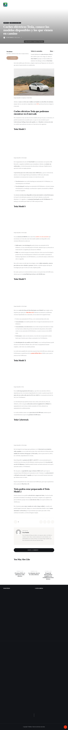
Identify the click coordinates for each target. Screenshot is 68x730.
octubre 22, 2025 (48, 571)
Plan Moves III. (30, 312)
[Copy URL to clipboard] (52, 521)
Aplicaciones (38, 629)
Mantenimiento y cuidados (41, 615)
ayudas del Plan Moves (36, 353)
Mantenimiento (39, 600)
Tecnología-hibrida (39, 618)
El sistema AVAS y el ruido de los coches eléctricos (20, 574)
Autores (5, 597)
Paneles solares (39, 624)
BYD (38, 104)
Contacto (5, 591)
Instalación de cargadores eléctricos (10, 600)
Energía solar (37, 621)
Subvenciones (38, 603)
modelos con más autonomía (42, 236)
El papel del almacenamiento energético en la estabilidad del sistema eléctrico (48, 576)
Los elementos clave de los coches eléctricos (34, 573)
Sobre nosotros (6, 594)
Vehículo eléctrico (15, 22)
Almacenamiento (39, 627)
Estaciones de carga (40, 597)
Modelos (6, 22)
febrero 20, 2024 (20, 571)
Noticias (36, 635)
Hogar (36, 632)
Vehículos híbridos (39, 609)
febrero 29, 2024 (34, 571)
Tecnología (38, 606)
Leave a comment (33, 550)
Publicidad (5, 603)
